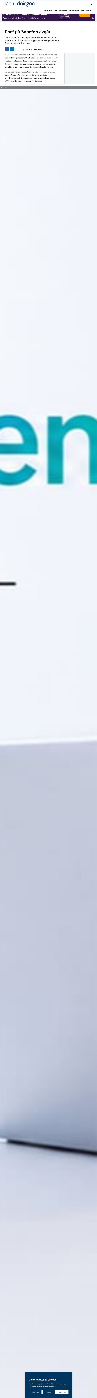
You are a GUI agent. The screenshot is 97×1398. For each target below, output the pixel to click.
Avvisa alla (48, 1392)
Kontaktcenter (63, 10)
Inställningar (35, 1392)
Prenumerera (48, 10)
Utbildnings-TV (74, 10)
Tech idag (89, 10)
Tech (55, 10)
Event (82, 10)
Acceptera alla (62, 1392)
